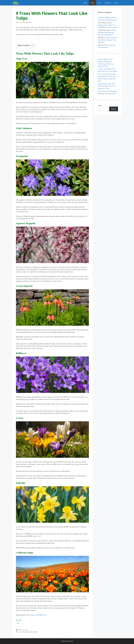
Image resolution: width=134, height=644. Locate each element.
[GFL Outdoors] (16, 2)
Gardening (108, 3)
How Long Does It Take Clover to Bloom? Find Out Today (108, 39)
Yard (26, 630)
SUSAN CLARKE (103, 17)
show (32, 45)
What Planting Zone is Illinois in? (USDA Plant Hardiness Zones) (108, 25)
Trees (23, 630)
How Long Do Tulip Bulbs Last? (37, 615)
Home (85, 3)
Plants (92, 3)
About (116, 3)
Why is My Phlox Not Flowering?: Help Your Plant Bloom (107, 32)
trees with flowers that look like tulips (28, 632)
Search (100, 105)
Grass (99, 3)
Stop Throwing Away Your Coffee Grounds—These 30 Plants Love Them (106, 86)
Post (18, 623)
